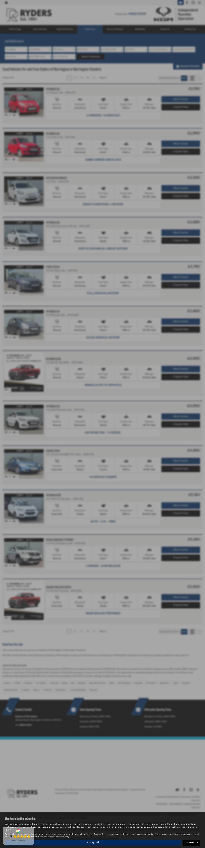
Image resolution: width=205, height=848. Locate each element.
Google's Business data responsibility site (111, 834)
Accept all (93, 842)
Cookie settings (191, 843)
